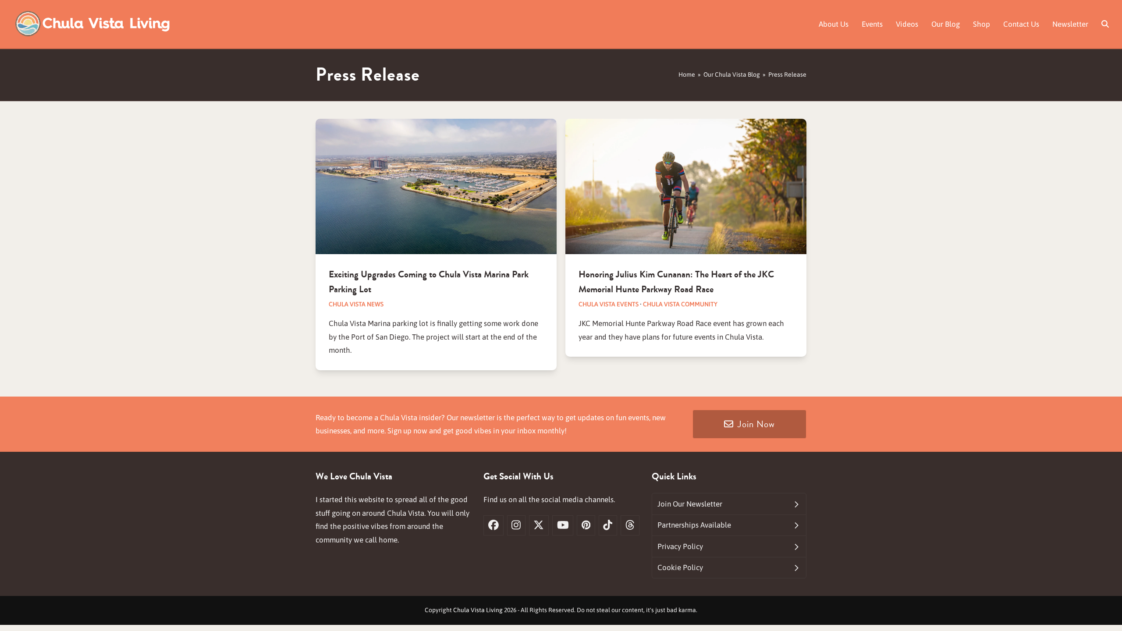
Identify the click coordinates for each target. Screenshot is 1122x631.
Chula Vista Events (609, 304)
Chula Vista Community (680, 304)
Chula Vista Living (478, 609)
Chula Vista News (356, 304)
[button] (1105, 24)
